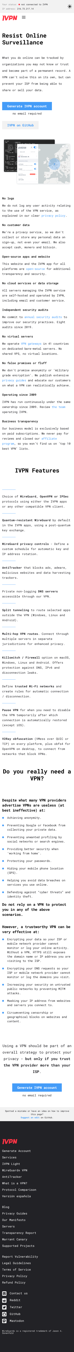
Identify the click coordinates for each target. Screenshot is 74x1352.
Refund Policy (14, 1282)
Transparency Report (19, 1233)
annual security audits (43, 317)
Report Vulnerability (20, 1256)
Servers (8, 1226)
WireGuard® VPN (14, 1170)
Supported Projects (18, 1246)
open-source (35, 269)
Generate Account (16, 1151)
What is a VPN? (14, 1183)
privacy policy (53, 215)
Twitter (16, 1307)
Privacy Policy (14, 1276)
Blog (5, 1207)
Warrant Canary (14, 1239)
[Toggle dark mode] (70, 7)
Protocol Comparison (19, 1189)
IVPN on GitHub (20, 125)
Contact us (19, 1293)
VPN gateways (31, 343)
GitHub (15, 1314)
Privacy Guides (14, 1213)
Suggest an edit (31, 1117)
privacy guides (14, 380)
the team (58, 407)
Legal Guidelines (16, 1263)
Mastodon (17, 1321)
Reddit (15, 1300)
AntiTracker (12, 1177)
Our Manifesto (14, 1220)
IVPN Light (11, 1164)
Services (9, 1157)
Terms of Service (16, 1269)
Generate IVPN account (27, 106)
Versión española (16, 1196)
